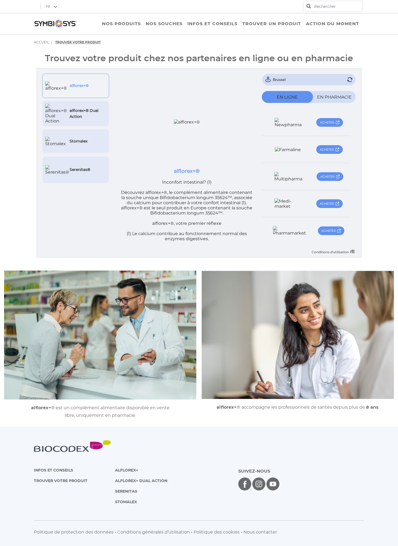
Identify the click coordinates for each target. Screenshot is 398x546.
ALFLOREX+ (126, 470)
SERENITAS (126, 491)
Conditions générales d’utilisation (153, 532)
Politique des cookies (217, 532)
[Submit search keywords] (308, 6)
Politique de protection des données (73, 532)
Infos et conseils (53, 470)
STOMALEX (126, 501)
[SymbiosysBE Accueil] (55, 23)
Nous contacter (260, 532)
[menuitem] (121, 23)
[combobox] (333, 6)
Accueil (41, 42)
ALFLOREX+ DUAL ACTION (141, 480)
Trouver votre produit (60, 480)
